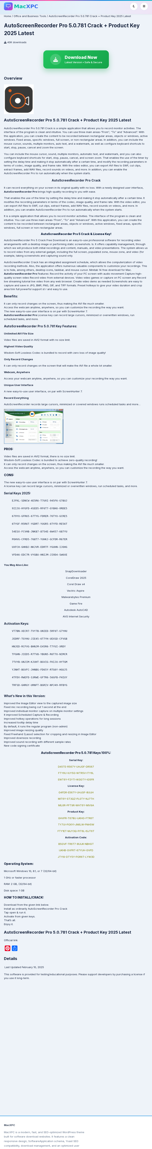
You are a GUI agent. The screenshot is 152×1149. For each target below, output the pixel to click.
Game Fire (76, 603)
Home (7, 16)
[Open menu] (144, 6)
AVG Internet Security (76, 616)
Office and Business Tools (30, 16)
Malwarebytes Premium (76, 597)
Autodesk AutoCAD (76, 609)
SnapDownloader (76, 571)
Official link (11, 940)
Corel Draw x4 (76, 584)
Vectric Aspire (76, 590)
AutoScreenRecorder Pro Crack (47, 908)
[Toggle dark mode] (134, 6)
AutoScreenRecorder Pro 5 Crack (25, 240)
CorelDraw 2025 (76, 577)
